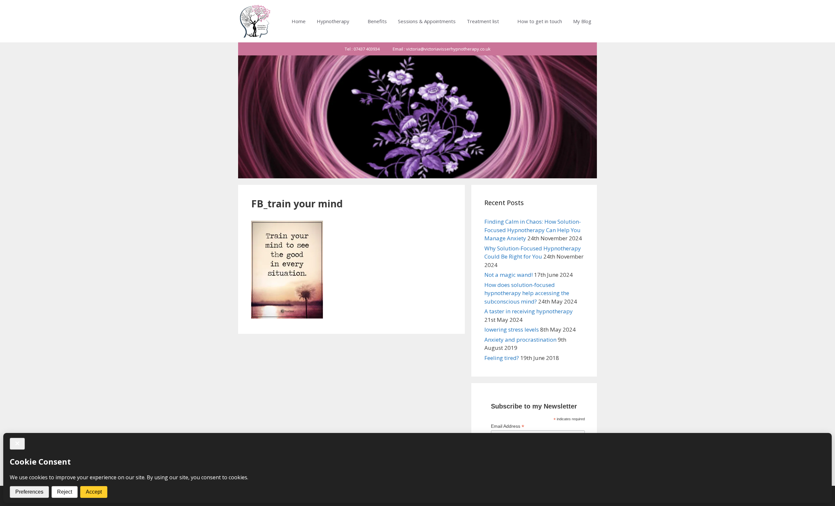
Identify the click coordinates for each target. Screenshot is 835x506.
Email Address (507, 426)
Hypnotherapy (333, 21)
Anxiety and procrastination (520, 339)
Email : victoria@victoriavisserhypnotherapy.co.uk (442, 49)
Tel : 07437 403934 (362, 49)
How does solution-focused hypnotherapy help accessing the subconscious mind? (526, 293)
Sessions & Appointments (427, 21)
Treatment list (483, 21)
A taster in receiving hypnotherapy (528, 311)
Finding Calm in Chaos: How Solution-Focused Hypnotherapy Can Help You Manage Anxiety (532, 230)
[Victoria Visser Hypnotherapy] (255, 21)
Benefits (377, 21)
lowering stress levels (511, 329)
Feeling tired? (501, 358)
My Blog (582, 21)
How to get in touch (539, 21)
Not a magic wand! (508, 274)
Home (299, 21)
